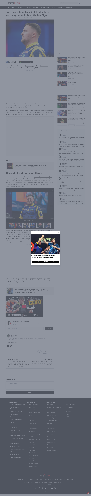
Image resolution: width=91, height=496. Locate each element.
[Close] (58, 232)
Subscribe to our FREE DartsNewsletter (45, 262)
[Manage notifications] (88, 493)
